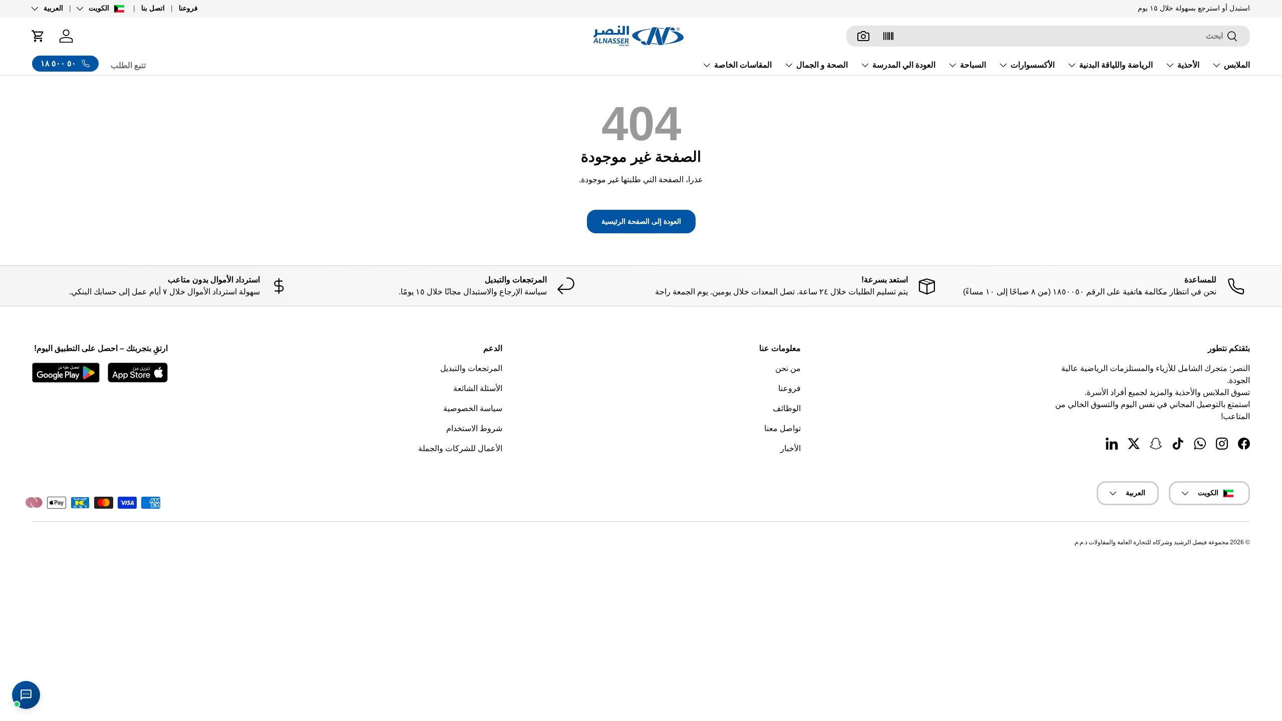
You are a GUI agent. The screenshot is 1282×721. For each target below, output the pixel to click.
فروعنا (188, 8)
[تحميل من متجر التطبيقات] (138, 373)
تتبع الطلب (128, 65)
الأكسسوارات (1033, 65)
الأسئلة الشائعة (477, 388)
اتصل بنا (153, 8)
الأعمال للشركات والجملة (460, 448)
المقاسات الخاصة (743, 65)
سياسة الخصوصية (472, 408)
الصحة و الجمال (822, 65)
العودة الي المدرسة (903, 65)
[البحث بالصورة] (863, 36)
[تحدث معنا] (26, 695)
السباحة (973, 65)
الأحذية (1188, 65)
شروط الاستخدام (474, 428)
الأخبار (790, 448)
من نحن (788, 368)
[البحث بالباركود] (888, 36)
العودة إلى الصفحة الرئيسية (641, 221)
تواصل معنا (782, 428)
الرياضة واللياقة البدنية (1116, 65)
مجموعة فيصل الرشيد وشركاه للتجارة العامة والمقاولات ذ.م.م (1151, 542)
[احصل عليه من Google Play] (66, 373)
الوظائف (787, 408)
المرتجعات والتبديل (471, 368)
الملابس (1237, 65)
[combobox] (1048, 36)
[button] (38, 36)
